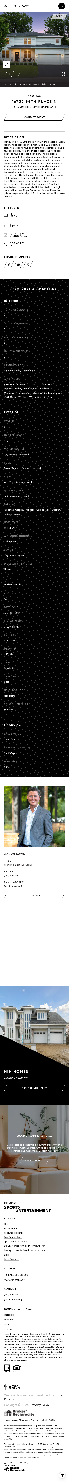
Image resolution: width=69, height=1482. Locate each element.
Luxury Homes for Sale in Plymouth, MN (24, 1245)
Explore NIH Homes (34, 1088)
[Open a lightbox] (6, 64)
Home (7, 1224)
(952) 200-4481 (11, 875)
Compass (9, 1329)
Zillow (7, 1324)
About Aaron (11, 1228)
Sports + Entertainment (16, 1241)
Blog (6, 1254)
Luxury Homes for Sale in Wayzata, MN (24, 1250)
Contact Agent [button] (34, 117)
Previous (9, 74)
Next (16, 74)
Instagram (9, 1314)
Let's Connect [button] (34, 1160)
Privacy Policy (40, 1405)
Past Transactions (13, 1237)
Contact (34, 895)
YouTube (8, 1319)
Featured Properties (14, 1232)
